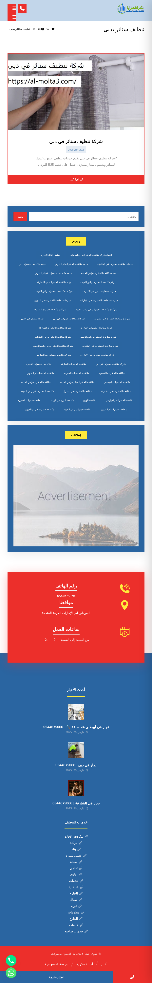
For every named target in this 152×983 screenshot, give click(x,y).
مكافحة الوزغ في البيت (62, 400)
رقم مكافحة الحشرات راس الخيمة (97, 282)
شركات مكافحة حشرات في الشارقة (112, 318)
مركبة (74, 843)
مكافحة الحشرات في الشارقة (116, 391)
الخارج (73, 893)
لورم (74, 906)
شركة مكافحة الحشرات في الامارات (53, 336)
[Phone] (11, 960)
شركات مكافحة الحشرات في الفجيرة (52, 300)
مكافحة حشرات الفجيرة (30, 400)
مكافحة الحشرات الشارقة (73, 364)
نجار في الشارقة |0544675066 (76, 803)
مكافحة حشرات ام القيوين (114, 409)
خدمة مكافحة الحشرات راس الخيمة (98, 273)
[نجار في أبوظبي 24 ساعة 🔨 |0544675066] (76, 712)
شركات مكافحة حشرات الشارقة (50, 309)
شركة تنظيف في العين (32, 318)
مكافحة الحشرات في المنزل (77, 391)
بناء (73, 849)
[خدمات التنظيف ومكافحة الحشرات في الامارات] (130, 8)
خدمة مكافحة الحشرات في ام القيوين (53, 273)
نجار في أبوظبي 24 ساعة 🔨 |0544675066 (76, 726)
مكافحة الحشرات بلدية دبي (117, 382)
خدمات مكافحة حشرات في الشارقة (115, 264)
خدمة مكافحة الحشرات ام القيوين (71, 264)
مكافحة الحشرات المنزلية (76, 373)
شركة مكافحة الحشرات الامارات (96, 327)
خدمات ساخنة (74, 931)
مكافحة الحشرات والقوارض (119, 400)
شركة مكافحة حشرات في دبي (111, 364)
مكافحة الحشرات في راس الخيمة (37, 391)
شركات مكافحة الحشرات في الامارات (99, 300)
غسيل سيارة (74, 855)
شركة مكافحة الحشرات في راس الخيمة (53, 345)
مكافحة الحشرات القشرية (111, 373)
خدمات (73, 880)
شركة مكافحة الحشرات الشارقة (55, 327)
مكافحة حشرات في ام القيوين (39, 409)
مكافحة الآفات (73, 836)
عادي (73, 874)
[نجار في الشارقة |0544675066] (76, 788)
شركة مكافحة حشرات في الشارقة (54, 355)
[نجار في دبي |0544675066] (76, 750)
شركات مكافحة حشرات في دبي (69, 318)
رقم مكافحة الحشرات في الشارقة (54, 282)
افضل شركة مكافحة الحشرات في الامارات (91, 255)
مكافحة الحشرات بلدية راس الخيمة (77, 382)
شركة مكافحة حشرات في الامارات (97, 355)
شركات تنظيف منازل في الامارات (99, 291)
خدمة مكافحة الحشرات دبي (32, 264)
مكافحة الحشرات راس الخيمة (35, 382)
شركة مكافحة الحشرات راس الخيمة (98, 336)
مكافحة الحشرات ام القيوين (40, 373)
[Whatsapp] (11, 972)
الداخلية (74, 887)
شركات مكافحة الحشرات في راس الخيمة (96, 309)
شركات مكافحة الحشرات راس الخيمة (54, 291)
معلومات (74, 912)
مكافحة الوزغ (89, 400)
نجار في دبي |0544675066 (76, 765)
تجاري (74, 868)
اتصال (74, 899)
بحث (20, 216)
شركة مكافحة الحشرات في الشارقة (100, 345)
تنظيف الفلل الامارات (50, 255)
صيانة (73, 862)
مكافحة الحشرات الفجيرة (38, 364)
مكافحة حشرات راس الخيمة (77, 409)
